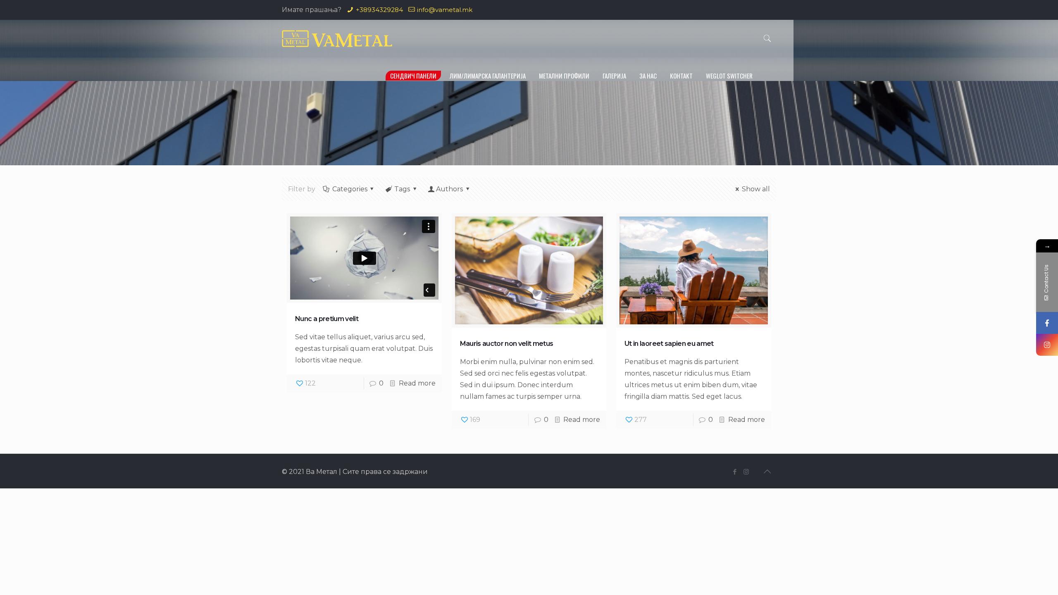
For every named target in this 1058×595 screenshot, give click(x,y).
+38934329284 (379, 10)
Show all (756, 189)
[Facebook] (735, 472)
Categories (349, 189)
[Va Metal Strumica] (337, 38)
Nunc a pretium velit (326, 319)
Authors (449, 189)
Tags (402, 189)
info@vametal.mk (444, 10)
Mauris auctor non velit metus (506, 343)
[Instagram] (746, 472)
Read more (417, 383)
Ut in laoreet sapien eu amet (669, 343)
